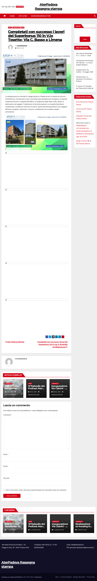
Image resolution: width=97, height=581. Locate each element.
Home (12, 16)
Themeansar (38, 577)
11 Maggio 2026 (59, 530)
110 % (10, 27)
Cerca (78, 26)
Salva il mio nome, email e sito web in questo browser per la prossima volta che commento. (36, 490)
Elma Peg (79, 102)
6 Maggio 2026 (82, 530)
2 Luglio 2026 (11, 530)
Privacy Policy (91, 577)
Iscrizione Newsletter (41, 16)
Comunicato (16, 27)
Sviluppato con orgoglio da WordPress (12, 577)
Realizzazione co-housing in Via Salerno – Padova (84, 79)
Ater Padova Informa (15, 342)
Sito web (6, 478)
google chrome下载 (82, 141)
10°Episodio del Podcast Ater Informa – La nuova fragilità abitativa (84, 63)
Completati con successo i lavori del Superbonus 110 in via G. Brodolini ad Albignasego (52, 344)
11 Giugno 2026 (35, 530)
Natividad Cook (81, 116)
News (22, 27)
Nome (5, 454)
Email (5, 466)
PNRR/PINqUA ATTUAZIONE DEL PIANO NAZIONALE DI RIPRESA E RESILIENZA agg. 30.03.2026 (85, 131)
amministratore (22, 45)
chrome (78, 109)
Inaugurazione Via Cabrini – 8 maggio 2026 (59, 388)
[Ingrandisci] (65, 117)
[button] (95, 16)
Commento (7, 415)
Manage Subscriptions (79, 577)
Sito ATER (23, 16)
